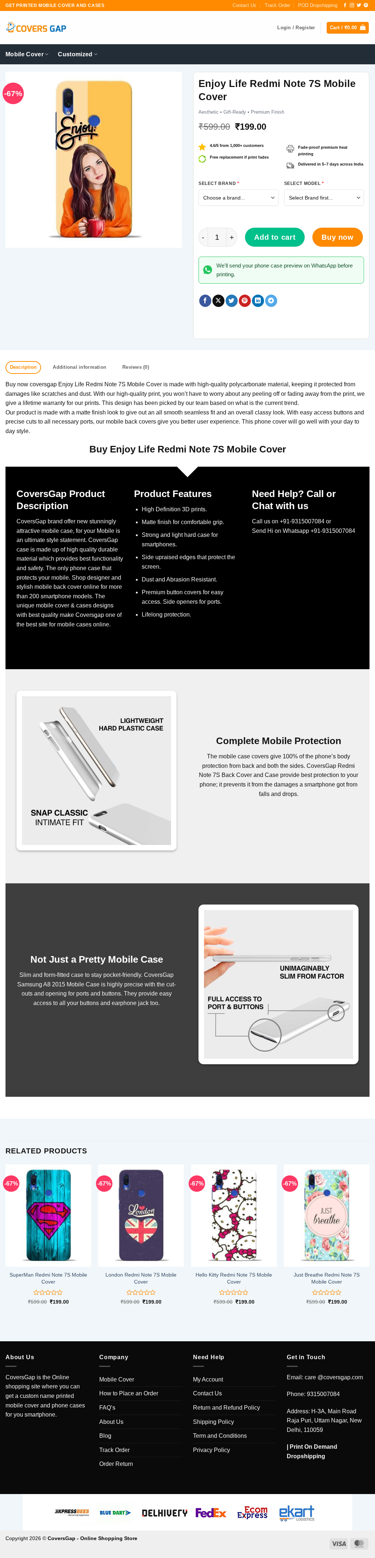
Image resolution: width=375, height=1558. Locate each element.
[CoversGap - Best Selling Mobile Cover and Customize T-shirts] (35, 28)
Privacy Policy (211, 1450)
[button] (348, 28)
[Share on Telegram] (271, 301)
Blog (105, 1436)
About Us (111, 1422)
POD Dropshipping (317, 5)
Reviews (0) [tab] (135, 367)
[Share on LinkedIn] (258, 301)
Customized (75, 54)
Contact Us (244, 5)
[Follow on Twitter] (359, 5)
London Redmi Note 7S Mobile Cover (141, 1278)
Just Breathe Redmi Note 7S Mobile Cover (327, 1278)
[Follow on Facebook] (345, 5)
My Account (208, 1379)
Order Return (116, 1464)
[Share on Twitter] (232, 301)
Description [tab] (23, 367)
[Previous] (5, 1241)
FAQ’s (107, 1408)
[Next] (369, 1241)
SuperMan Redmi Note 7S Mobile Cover (48, 1278)
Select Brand (218, 183)
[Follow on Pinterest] (366, 5)
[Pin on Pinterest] (245, 301)
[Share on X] (218, 301)
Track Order (277, 5)
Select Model (304, 183)
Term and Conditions (220, 1436)
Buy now (337, 237)
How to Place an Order (128, 1393)
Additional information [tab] (79, 367)
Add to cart (275, 237)
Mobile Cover (24, 54)
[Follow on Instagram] (352, 5)
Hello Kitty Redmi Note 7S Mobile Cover (234, 1278)
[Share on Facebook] (205, 301)
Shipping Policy (213, 1422)
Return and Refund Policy (226, 1408)
